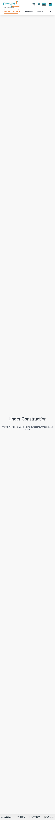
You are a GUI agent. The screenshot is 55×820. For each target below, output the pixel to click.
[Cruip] (12, 4)
